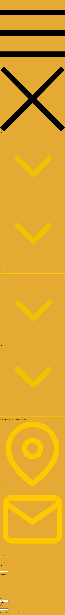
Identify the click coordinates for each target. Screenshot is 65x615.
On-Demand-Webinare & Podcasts (9, 199)
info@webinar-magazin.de (4, 552)
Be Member (2, 610)
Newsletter (5, 268)
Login (3, 273)
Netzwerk (5, 409)
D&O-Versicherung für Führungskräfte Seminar (7, 554)
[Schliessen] (0, 599)
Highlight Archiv (6, 267)
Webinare (3, 132)
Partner (5, 265)
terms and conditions (14, 612)
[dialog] (32, 610)
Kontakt (5, 269)
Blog (2, 200)
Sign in (1, 603)
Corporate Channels (4, 278)
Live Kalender (6, 198)
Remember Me (3, 602)
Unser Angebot (6, 410)
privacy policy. (22, 612)
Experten (3, 133)
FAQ (4, 413)
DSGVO (5, 271)
